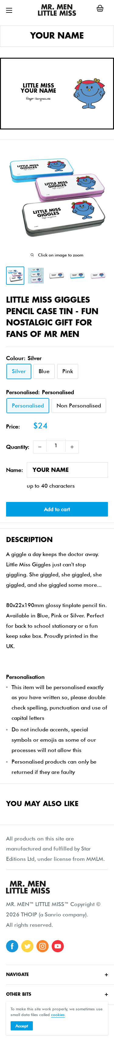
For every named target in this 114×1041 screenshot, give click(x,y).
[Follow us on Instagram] (42, 946)
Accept (22, 1025)
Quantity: (17, 447)
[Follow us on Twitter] (27, 946)
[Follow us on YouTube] (58, 946)
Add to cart (57, 509)
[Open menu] (9, 10)
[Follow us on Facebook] (12, 946)
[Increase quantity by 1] (72, 447)
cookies (58, 1014)
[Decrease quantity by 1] (39, 447)
